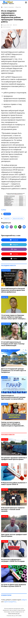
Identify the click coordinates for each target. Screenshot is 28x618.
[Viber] (11, 226)
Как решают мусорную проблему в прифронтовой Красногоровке (14, 458)
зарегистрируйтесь (10, 602)
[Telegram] (7, 226)
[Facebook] (2, 226)
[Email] (24, 226)
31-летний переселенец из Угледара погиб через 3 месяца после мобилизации (12, 343)
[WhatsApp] (15, 226)
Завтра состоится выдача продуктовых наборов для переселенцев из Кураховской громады (12, 424)
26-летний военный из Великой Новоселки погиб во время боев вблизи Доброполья (13, 290)
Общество (7, 214)
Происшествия (6, 270)
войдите (24, 600)
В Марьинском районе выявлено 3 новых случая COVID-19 (14, 483)
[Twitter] (19, 226)
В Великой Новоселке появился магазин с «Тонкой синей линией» (13, 509)
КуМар (3, 210)
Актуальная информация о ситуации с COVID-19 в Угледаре (13, 560)
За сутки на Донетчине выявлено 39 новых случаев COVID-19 (13, 585)
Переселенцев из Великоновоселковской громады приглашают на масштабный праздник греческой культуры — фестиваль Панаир (13, 397)
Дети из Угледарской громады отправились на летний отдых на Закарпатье (13, 370)
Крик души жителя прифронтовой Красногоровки (14, 535)
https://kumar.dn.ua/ (14, 613)
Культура (4, 377)
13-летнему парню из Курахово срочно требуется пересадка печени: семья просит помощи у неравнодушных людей (13, 316)
